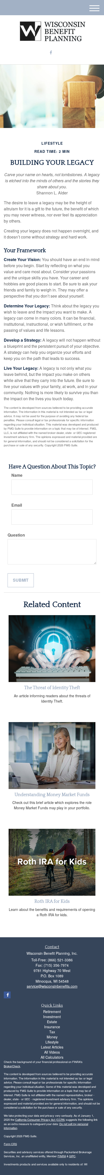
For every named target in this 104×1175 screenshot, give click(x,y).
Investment (52, 1016)
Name (16, 475)
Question (16, 535)
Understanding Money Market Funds (52, 794)
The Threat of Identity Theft (52, 687)
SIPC (72, 1156)
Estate (52, 1021)
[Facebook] (51, 53)
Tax (52, 1031)
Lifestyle (52, 1041)
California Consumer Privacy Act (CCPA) (40, 1119)
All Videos (52, 1052)
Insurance (52, 1026)
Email (16, 505)
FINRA (62, 1156)
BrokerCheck (12, 1066)
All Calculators (52, 1057)
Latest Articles (52, 1047)
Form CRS (10, 1144)
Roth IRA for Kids (52, 901)
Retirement (52, 1011)
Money (52, 1036)
